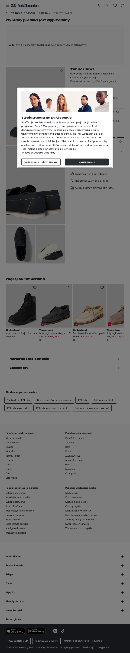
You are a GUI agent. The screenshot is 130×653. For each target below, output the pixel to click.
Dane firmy (49, 153)
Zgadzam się (87, 162)
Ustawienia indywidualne (40, 162)
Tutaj (24, 149)
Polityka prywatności (32, 153)
